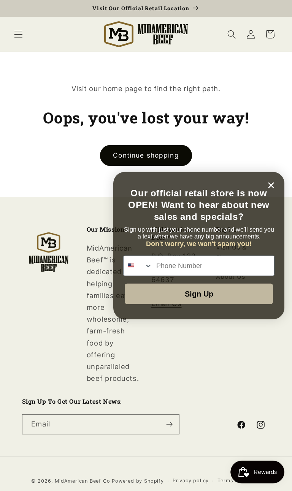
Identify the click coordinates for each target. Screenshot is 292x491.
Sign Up (199, 294)
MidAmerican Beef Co (82, 481)
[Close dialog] (271, 185)
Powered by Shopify (138, 481)
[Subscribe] (169, 424)
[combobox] (138, 266)
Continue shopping (146, 155)
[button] (18, 34)
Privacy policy (191, 480)
